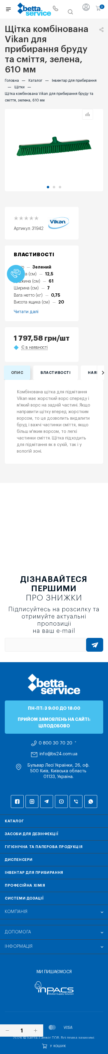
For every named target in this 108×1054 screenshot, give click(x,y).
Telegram (46, 801)
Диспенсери (19, 860)
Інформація (19, 946)
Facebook (17, 801)
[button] (48, 187)
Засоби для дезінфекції (31, 834)
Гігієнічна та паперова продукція (43, 847)
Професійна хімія (25, 885)
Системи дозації (24, 898)
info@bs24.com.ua (58, 754)
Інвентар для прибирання (34, 872)
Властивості (55, 372)
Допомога (18, 932)
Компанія (16, 912)
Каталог (14, 821)
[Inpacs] (54, 988)
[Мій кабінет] (86, 9)
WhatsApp (90, 801)
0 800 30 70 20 (55, 743)
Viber (76, 801)
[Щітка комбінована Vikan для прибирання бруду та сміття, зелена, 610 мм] (54, 146)
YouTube (61, 801)
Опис (17, 372)
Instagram (32, 801)
